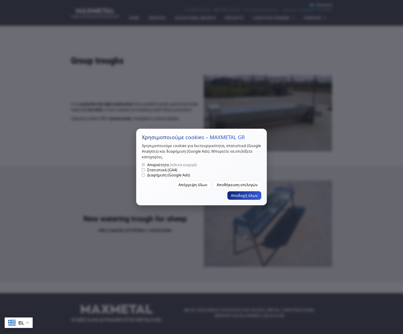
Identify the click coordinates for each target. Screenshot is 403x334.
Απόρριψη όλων (192, 184)
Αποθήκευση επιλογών (237, 184)
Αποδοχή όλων (244, 195)
